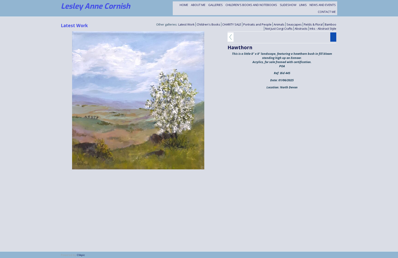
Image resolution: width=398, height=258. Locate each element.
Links (303, 5)
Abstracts (301, 28)
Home (184, 5)
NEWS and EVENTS (323, 5)
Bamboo (330, 24)
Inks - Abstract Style (323, 28)
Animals (279, 24)
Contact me (327, 12)
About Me (198, 5)
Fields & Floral (313, 24)
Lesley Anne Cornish (95, 6)
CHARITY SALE (231, 24)
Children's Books (208, 24)
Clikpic (81, 255)
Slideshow (288, 5)
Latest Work (186, 24)
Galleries (215, 5)
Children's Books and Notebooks (251, 5)
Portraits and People (257, 24)
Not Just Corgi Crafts (279, 28)
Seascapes (294, 24)
